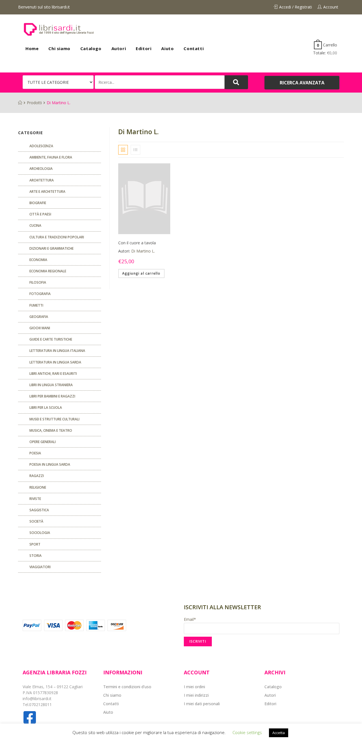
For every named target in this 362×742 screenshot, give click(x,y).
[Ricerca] (160, 82)
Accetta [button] (278, 732)
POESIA (35, 453)
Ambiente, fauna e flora (50, 157)
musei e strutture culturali (54, 419)
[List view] (135, 150)
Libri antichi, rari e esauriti (53, 373)
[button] (301, 82)
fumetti (36, 305)
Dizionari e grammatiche (51, 248)
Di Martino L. (143, 251)
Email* (190, 619)
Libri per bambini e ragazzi (52, 396)
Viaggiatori (40, 566)
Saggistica (39, 510)
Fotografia (40, 293)
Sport (34, 544)
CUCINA (35, 225)
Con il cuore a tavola (137, 242)
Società (36, 521)
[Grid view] (123, 150)
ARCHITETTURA (41, 180)
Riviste (35, 498)
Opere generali (42, 441)
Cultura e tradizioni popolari (56, 237)
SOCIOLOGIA (39, 532)
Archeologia (41, 168)
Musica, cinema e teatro (50, 430)
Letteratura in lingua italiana (57, 350)
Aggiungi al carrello (141, 273)
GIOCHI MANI (39, 328)
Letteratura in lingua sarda (55, 362)
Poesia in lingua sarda (49, 464)
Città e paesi (40, 214)
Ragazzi (36, 475)
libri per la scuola (45, 407)
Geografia (38, 316)
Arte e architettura (47, 191)
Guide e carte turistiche (50, 339)
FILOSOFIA (37, 282)
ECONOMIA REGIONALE (47, 271)
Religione (37, 487)
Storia (35, 555)
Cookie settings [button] (247, 732)
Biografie (37, 202)
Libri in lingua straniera (51, 384)
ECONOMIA (38, 259)
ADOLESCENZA (41, 146)
